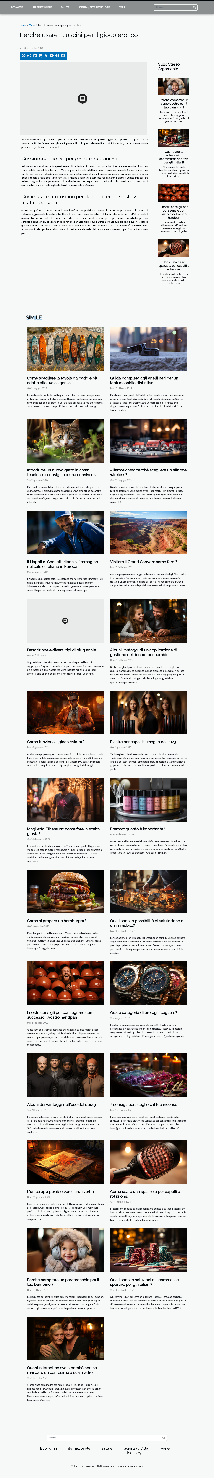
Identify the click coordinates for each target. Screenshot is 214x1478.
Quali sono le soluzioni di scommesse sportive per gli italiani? (174, 157)
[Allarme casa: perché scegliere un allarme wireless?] (148, 440)
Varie (122, 7)
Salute (65, 7)
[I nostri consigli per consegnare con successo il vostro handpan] (173, 193)
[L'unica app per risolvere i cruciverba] (65, 1162)
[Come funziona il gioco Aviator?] (65, 712)
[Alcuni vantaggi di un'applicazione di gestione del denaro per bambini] (148, 620)
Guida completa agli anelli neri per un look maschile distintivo (144, 380)
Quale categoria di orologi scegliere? (143, 1012)
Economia (17, 7)
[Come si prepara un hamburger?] (65, 891)
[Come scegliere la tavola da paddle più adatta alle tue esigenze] (65, 349)
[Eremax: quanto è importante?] (148, 799)
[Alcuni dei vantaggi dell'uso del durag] (65, 1075)
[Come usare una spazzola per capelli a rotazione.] (173, 248)
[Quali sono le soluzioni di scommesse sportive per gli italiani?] (173, 138)
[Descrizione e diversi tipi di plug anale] (65, 620)
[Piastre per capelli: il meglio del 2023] (148, 712)
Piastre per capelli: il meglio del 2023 (143, 741)
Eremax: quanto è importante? (137, 829)
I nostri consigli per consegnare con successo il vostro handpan (174, 212)
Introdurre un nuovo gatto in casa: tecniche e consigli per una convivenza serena (62, 475)
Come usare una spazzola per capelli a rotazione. (174, 265)
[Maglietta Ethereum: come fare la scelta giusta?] (65, 799)
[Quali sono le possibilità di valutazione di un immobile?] (148, 891)
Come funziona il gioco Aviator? (55, 741)
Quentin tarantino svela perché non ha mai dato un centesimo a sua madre (62, 1370)
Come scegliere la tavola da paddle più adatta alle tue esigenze (62, 380)
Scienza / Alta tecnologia (94, 7)
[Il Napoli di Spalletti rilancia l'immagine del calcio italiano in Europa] (65, 532)
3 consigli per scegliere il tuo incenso (143, 1104)
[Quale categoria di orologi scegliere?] (148, 983)
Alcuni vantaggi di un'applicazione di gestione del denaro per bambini (143, 652)
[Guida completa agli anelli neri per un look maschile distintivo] (148, 349)
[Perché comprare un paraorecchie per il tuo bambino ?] (173, 86)
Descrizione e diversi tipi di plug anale (61, 650)
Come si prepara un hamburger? (56, 920)
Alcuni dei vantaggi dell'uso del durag (61, 1104)
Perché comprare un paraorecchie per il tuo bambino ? (174, 103)
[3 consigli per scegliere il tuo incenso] (148, 1075)
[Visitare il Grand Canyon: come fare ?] (148, 532)
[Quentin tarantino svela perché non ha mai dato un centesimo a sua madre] (65, 1338)
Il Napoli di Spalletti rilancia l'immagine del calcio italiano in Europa (62, 564)
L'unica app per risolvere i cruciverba (60, 1191)
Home (23, 25)
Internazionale (42, 7)
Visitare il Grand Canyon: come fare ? (143, 561)
